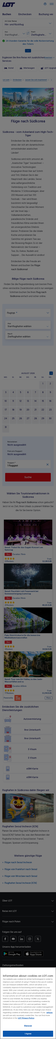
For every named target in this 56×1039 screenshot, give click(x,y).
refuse (49, 1012)
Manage (28, 1026)
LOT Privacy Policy (26, 1018)
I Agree (28, 1034)
